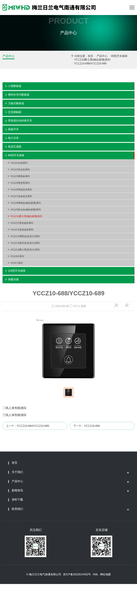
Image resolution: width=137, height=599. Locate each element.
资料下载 (17, 499)
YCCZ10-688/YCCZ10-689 (90, 63)
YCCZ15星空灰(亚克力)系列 (25, 243)
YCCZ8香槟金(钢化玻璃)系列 (25, 203)
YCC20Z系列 (17, 256)
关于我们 (17, 472)
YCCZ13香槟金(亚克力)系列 (25, 236)
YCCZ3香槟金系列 (20, 176)
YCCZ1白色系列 (18, 163)
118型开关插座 (17, 270)
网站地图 (105, 574)
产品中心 (9, 56)
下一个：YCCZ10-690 (86, 425)
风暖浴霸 (13, 279)
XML (95, 574)
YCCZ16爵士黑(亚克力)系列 (25, 249)
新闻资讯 (17, 490)
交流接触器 (14, 112)
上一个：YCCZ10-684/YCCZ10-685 (27, 425)
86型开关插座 (119, 56)
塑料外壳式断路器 (18, 94)
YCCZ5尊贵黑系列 (20, 183)
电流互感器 (14, 146)
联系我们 (17, 509)
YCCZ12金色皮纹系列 (21, 229)
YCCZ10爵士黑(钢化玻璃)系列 (92, 59)
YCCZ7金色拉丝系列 (21, 196)
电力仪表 (13, 137)
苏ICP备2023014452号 (77, 574)
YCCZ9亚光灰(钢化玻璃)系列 (25, 209)
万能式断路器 (16, 103)
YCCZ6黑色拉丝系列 (21, 189)
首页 (90, 56)
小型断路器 (14, 86)
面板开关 (13, 129)
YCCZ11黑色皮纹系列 (21, 223)
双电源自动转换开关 (20, 120)
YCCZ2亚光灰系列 (20, 169)
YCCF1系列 (16, 263)
